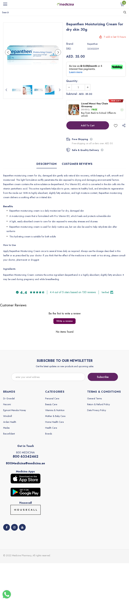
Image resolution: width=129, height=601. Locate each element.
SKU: (69, 49)
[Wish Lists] (115, 125)
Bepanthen (92, 44)
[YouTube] (22, 527)
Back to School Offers (102, 113)
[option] (33, 52)
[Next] (58, 52)
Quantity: (72, 81)
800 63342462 (25, 456)
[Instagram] (14, 527)
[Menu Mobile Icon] (5, 4)
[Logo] (65, 4)
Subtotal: (72, 94)
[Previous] (8, 52)
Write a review (64, 321)
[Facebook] (6, 527)
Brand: (70, 44)
